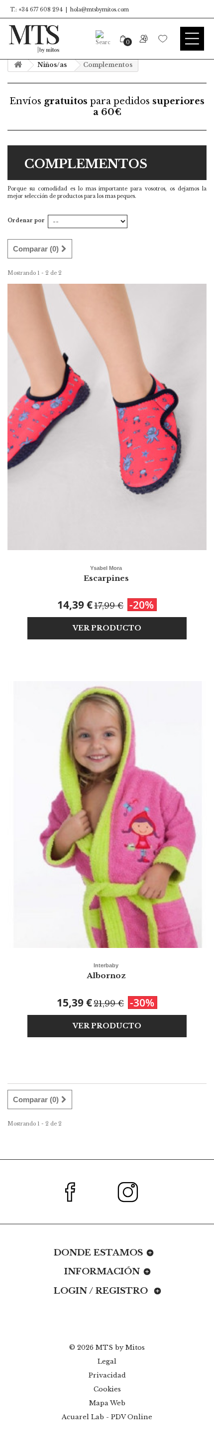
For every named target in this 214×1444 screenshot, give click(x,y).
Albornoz (106, 971)
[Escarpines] (107, 417)
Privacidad (107, 1375)
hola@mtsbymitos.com (99, 9)
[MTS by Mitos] (33, 38)
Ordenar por (26, 220)
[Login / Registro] (142, 38)
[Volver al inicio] (17, 65)
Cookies (107, 1389)
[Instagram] (133, 1192)
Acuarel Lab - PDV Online (107, 1417)
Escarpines (106, 574)
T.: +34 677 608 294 (36, 9)
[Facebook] (76, 1192)
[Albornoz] (107, 814)
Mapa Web (107, 1403)
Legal (107, 1361)
